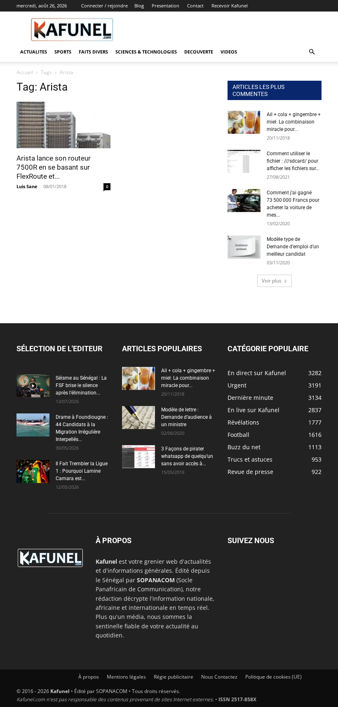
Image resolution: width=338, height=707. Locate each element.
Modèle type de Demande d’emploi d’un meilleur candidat (293, 246)
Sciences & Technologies (146, 52)
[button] (312, 52)
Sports (62, 52)
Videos (229, 52)
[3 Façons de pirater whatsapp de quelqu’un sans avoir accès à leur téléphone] (138, 456)
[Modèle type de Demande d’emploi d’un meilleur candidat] (244, 247)
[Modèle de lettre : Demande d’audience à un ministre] (138, 417)
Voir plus (272, 280)
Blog (139, 5)
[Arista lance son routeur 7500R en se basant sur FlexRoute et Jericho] (63, 125)
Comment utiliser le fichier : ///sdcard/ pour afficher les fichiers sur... (293, 161)
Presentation (165, 5)
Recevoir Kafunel (229, 5)
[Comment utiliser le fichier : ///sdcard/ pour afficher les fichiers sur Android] (244, 161)
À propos (88, 676)
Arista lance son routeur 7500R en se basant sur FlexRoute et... (53, 167)
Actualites (33, 52)
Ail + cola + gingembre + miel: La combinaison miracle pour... (294, 122)
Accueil (24, 72)
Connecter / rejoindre (104, 5)
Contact (195, 5)
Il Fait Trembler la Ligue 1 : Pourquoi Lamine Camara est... (82, 471)
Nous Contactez (219, 676)
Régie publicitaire (173, 676)
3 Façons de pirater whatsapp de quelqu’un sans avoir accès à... (187, 456)
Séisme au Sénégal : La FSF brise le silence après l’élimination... (81, 385)
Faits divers (93, 52)
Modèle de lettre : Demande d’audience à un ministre (186, 417)
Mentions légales (126, 676)
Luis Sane (27, 186)
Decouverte (198, 52)
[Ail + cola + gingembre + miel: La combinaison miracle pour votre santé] (244, 122)
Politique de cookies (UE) (273, 676)
